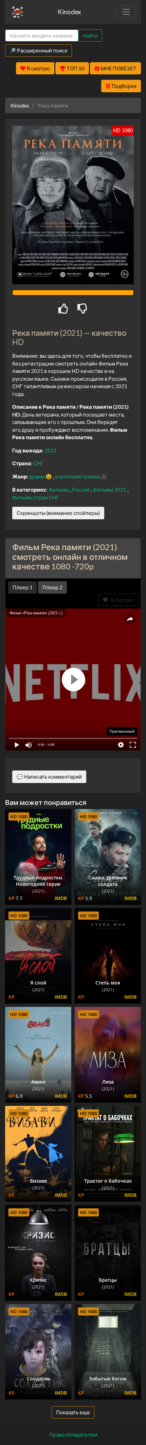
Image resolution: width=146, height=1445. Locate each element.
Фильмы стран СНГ (35, 497)
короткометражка (78, 476)
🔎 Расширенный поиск (39, 50)
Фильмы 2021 (110, 490)
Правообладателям (73, 1434)
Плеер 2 (52, 587)
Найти (90, 35)
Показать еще (73, 1412)
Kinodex (69, 12)
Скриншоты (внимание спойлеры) (58, 513)
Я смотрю (120, 600)
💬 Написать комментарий (49, 777)
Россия (81, 490)
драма (37, 476)
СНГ (38, 463)
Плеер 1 (23, 587)
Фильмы (59, 490)
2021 (50, 450)
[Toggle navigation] (126, 11)
